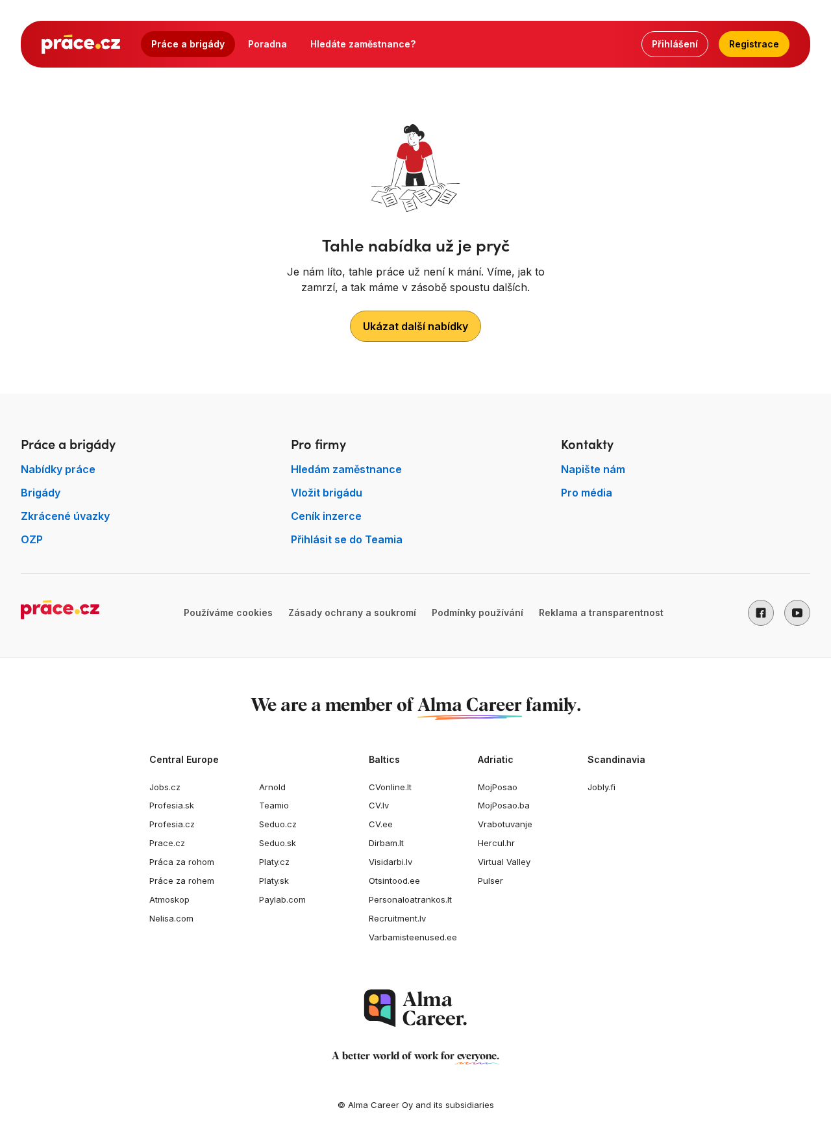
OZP (32, 539)
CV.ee (381, 824)
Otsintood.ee (394, 880)
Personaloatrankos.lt (410, 899)
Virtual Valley (504, 862)
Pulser (490, 880)
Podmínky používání (477, 612)
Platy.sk (274, 880)
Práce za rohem (181, 880)
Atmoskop (169, 899)
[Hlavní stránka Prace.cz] (81, 44)
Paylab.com (282, 899)
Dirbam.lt (386, 843)
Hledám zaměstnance (346, 469)
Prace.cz (167, 843)
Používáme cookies (228, 612)
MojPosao (497, 787)
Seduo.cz (278, 824)
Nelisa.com (171, 918)
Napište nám (593, 469)
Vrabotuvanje (505, 824)
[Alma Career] (415, 1008)
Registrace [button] (754, 43)
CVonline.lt (390, 787)
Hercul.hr (496, 843)
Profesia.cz (172, 824)
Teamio (274, 805)
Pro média (586, 492)
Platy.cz (274, 862)
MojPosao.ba (504, 805)
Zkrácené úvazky (65, 515)
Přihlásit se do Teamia (347, 539)
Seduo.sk (277, 843)
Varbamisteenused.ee (413, 937)
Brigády (40, 492)
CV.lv (379, 805)
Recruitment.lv (397, 918)
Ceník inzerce (326, 515)
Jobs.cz (164, 787)
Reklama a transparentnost (601, 612)
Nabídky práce (58, 469)
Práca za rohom (181, 862)
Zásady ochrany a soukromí (352, 612)
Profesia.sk (171, 805)
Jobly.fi (601, 787)
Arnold (272, 787)
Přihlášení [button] (675, 43)
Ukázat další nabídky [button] (415, 326)
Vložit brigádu (326, 492)
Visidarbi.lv (390, 862)
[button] (761, 613)
